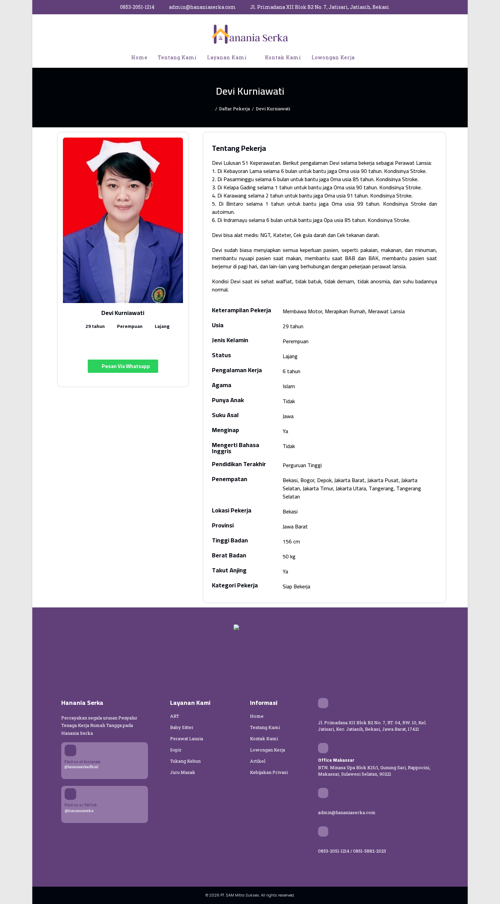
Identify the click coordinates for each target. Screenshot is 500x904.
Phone (325, 843)
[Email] (323, 793)
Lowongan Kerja (267, 750)
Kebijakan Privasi (269, 772)
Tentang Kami (265, 727)
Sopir (176, 750)
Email (324, 805)
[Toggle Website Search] (367, 57)
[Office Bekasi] (323, 703)
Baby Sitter (182, 727)
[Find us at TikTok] (70, 794)
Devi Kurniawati (273, 109)
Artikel (257, 761)
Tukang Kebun (185, 761)
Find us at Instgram (82, 761)
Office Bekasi (333, 715)
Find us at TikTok (81, 804)
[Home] (211, 109)
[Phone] (323, 831)
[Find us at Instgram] (70, 750)
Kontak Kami (264, 738)
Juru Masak (182, 772)
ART (174, 716)
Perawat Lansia (186, 738)
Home (257, 716)
